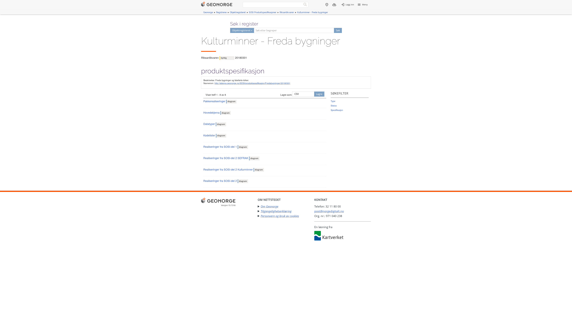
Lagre (319, 94)
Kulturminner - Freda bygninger (312, 12)
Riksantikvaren (287, 12)
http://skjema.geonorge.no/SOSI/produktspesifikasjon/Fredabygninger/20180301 (252, 83)
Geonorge (208, 12)
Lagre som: (286, 94)
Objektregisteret (238, 12)
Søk (338, 30)
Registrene (221, 12)
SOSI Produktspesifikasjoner (262, 12)
